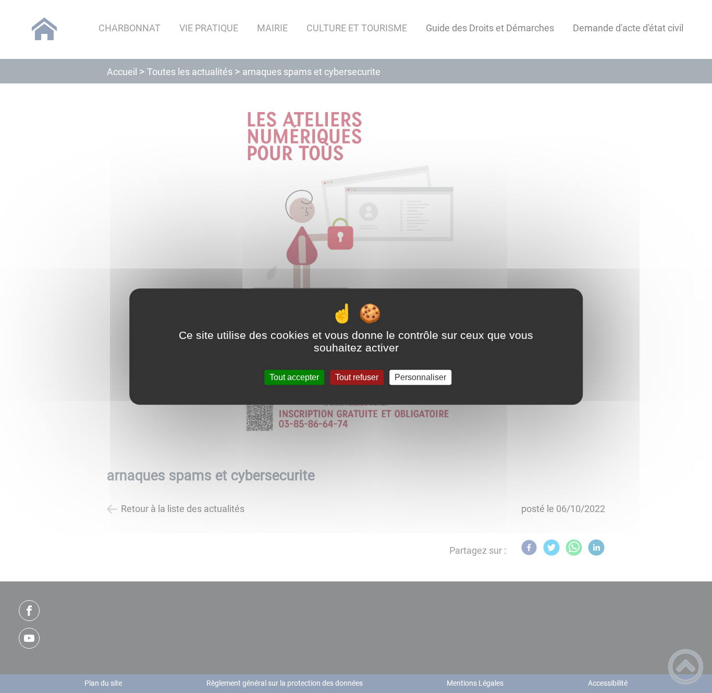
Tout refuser (356, 377)
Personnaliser (420, 377)
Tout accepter (294, 377)
